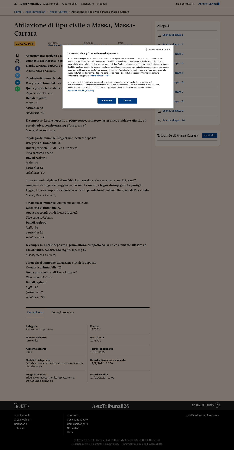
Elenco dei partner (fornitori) (81, 90)
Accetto (128, 100)
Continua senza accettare (159, 49)
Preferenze (107, 100)
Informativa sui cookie (100, 76)
